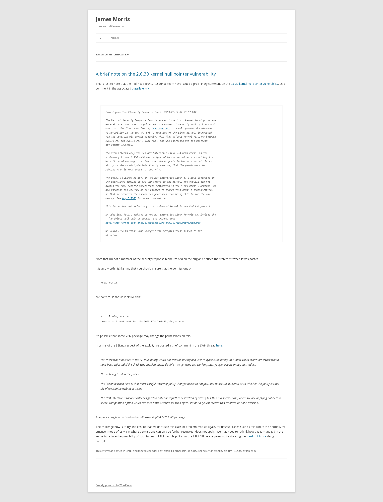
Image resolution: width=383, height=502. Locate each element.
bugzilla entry (140, 88)
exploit (168, 451)
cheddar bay (155, 451)
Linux (129, 451)
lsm (184, 451)
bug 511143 (129, 198)
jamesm (251, 451)
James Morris (113, 19)
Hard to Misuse (256, 436)
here (219, 345)
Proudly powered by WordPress (114, 485)
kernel (177, 451)
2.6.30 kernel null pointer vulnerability (254, 84)
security (192, 451)
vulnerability (215, 451)
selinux (202, 451)
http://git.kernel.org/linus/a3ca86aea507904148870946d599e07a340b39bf (153, 222)
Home (99, 38)
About (115, 38)
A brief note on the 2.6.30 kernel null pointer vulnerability (156, 74)
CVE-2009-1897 (161, 128)
